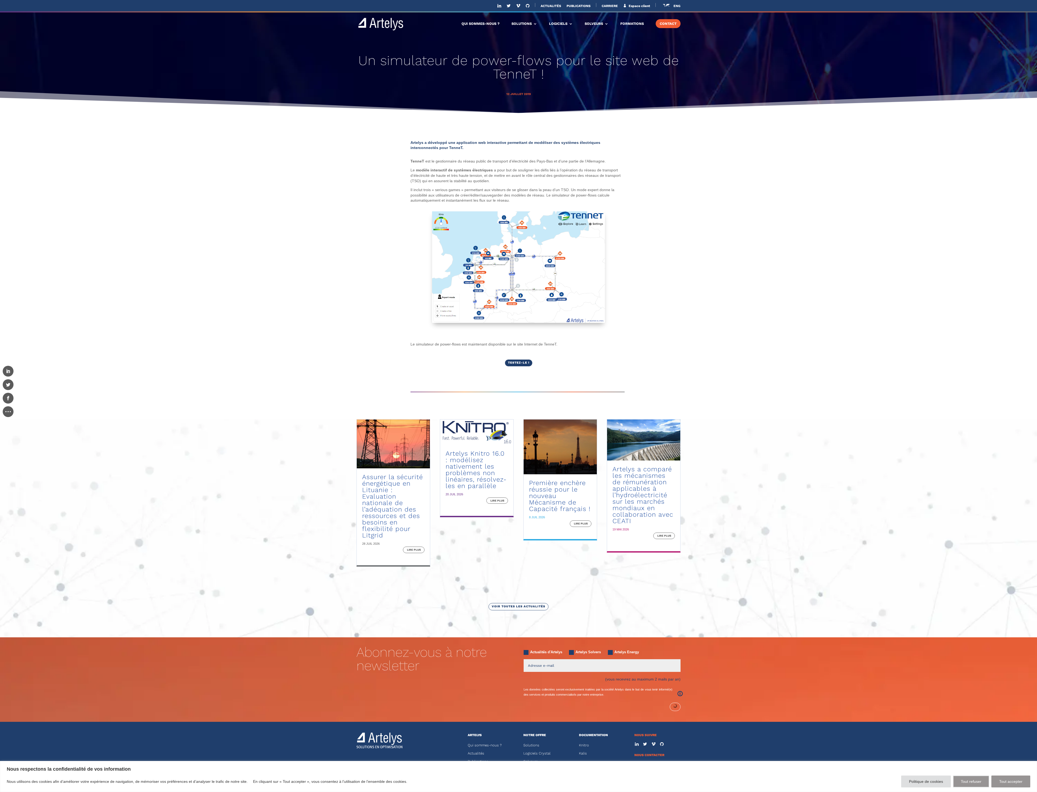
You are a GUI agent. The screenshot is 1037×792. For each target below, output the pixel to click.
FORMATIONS (632, 24)
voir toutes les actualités (518, 606)
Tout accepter (1010, 781)
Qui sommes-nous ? (485, 745)
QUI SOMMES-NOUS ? (481, 24)
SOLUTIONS (521, 24)
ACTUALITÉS (551, 6)
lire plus (414, 549)
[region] (518, 776)
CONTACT (668, 24)
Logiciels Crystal (537, 753)
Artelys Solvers (588, 652)
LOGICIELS (558, 24)
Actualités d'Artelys (546, 652)
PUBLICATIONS (579, 6)
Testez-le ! (518, 362)
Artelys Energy (626, 652)
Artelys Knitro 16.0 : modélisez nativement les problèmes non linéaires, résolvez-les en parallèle (476, 470)
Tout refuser (971, 781)
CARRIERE (610, 6)
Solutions (531, 745)
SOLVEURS (594, 24)
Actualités (476, 753)
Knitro (584, 745)
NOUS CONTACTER (649, 755)
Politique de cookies (926, 781)
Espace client (639, 6)
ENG (677, 6)
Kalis (583, 753)
